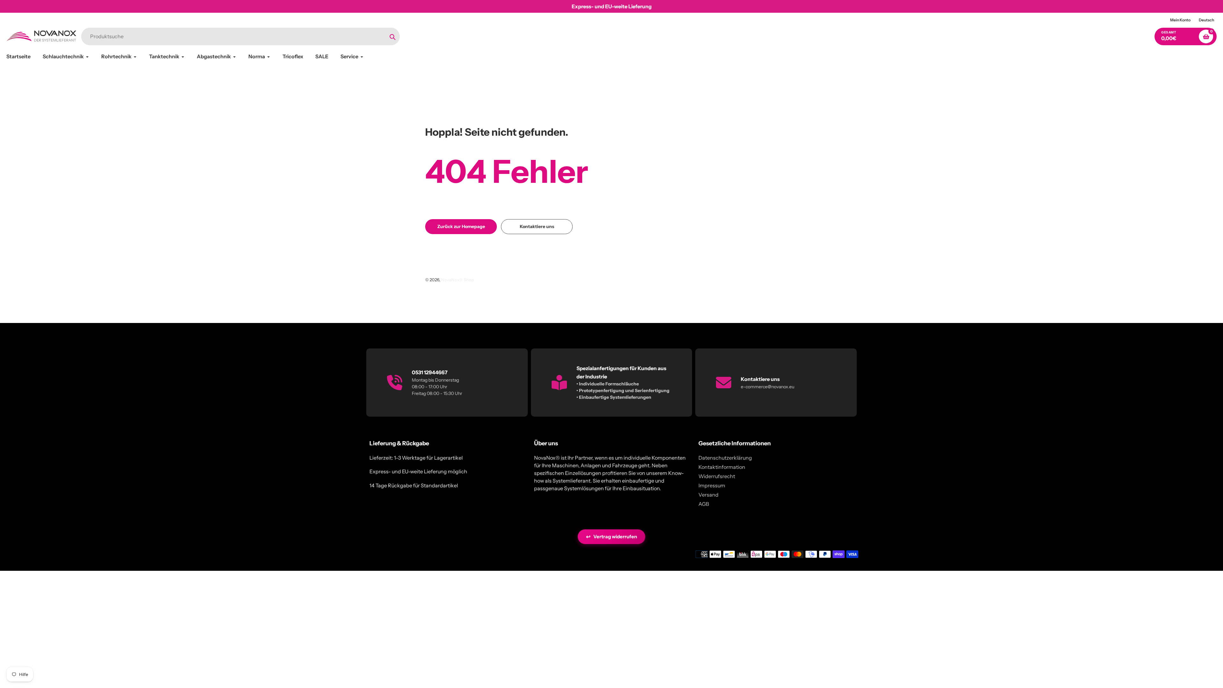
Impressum (711, 485)
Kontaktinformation (721, 467)
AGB (703, 504)
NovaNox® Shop (457, 279)
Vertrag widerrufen (611, 537)
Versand (708, 494)
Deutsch (1206, 20)
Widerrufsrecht (716, 476)
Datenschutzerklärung (725, 458)
